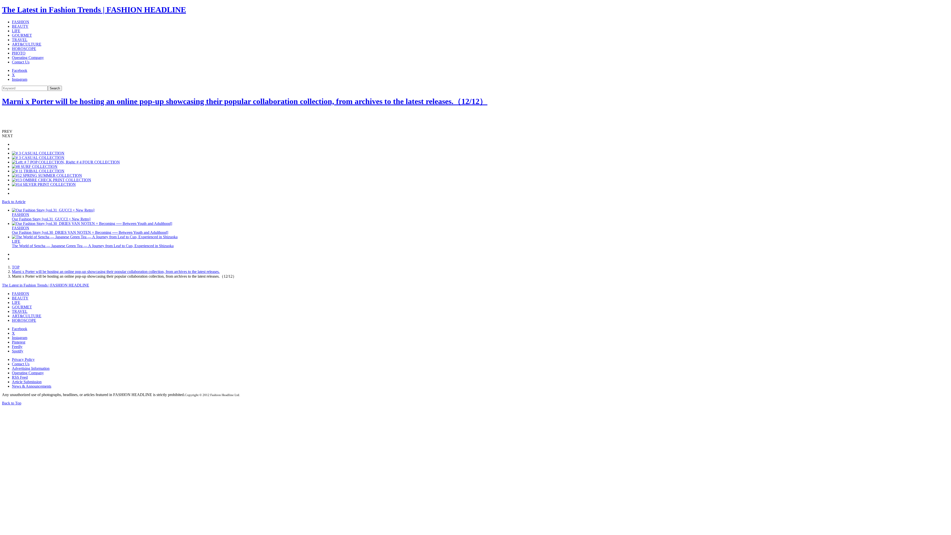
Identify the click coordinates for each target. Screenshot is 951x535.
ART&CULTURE (26, 44)
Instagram (19, 79)
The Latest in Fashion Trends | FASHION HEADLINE (94, 9)
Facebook (19, 70)
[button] (475, 131)
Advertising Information (31, 368)
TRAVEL (19, 40)
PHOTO (19, 53)
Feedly (17, 347)
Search (55, 88)
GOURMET (22, 35)
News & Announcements (31, 386)
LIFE (16, 31)
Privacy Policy (23, 359)
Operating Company (28, 57)
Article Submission (27, 382)
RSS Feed (20, 377)
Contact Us (20, 62)
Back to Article (14, 202)
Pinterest (18, 342)
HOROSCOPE (24, 49)
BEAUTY (20, 26)
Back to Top (11, 403)
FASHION (20, 22)
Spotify (17, 351)
